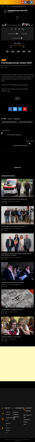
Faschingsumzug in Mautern (20, 145)
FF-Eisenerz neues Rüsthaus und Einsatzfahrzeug (14, 199)
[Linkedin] (31, 2)
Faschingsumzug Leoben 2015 (9, 122)
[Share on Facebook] (10, 109)
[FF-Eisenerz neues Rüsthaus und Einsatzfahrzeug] (17, 188)
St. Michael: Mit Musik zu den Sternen (11, 336)
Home (2, 6)
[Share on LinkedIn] (20, 109)
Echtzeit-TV (6, 65)
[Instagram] (28, 2)
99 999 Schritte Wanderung (14, 134)
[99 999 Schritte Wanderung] (3, 134)
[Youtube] (22, 2)
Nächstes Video (30, 141)
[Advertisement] (17, 363)
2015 (10, 118)
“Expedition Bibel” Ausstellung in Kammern (12, 309)
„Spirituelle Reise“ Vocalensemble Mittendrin (12, 282)
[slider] (11, 25)
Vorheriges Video (5, 130)
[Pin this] (25, 109)
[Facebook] (25, 2)
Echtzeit (8, 6)
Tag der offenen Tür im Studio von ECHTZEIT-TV (14, 226)
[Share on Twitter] (15, 109)
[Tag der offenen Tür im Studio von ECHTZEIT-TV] (17, 215)
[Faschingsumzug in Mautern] (31, 145)
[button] (5, 2)
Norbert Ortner (7, 201)
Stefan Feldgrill (7, 228)
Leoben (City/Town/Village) (25, 122)
